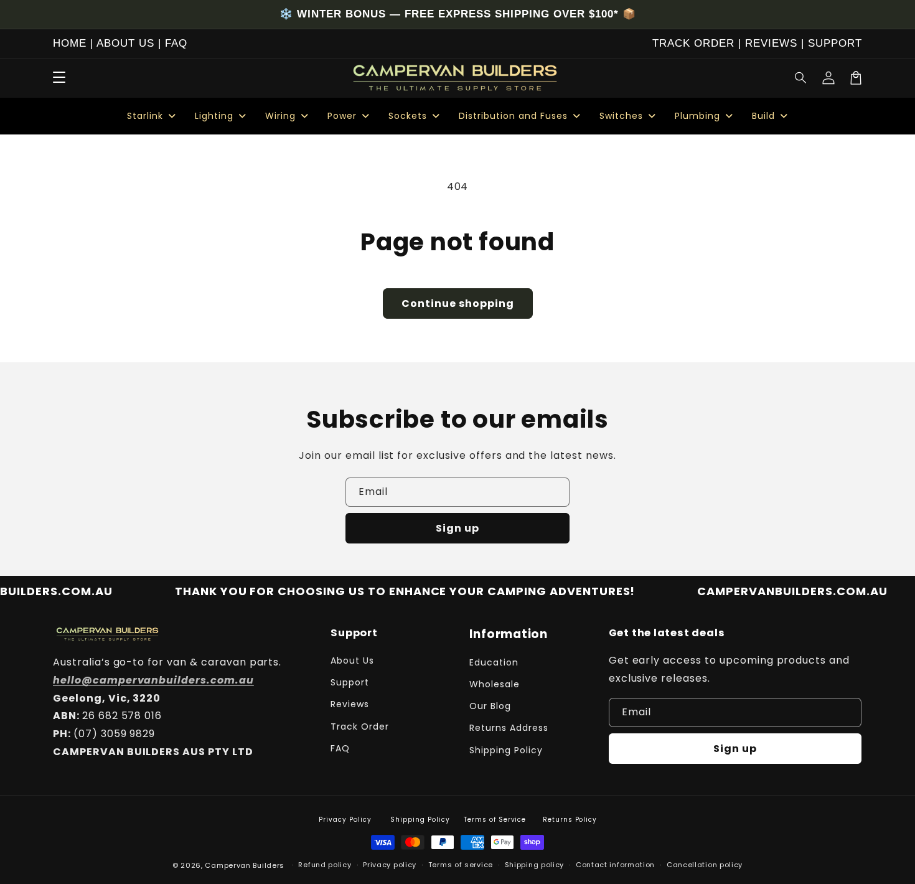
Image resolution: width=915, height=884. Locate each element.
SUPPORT (835, 43)
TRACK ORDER (693, 43)
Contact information (615, 865)
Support (350, 682)
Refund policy (324, 865)
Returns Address (508, 728)
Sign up (457, 528)
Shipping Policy (505, 750)
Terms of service (460, 865)
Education (493, 662)
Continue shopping (457, 303)
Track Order (360, 726)
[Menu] (59, 78)
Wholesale (494, 684)
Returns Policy (570, 819)
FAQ (176, 43)
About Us (352, 660)
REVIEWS (771, 43)
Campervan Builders (244, 865)
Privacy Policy (345, 819)
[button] (801, 78)
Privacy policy (389, 865)
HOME (70, 43)
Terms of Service (495, 819)
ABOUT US (125, 43)
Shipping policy (535, 865)
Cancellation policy (705, 865)
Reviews (350, 704)
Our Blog (490, 706)
